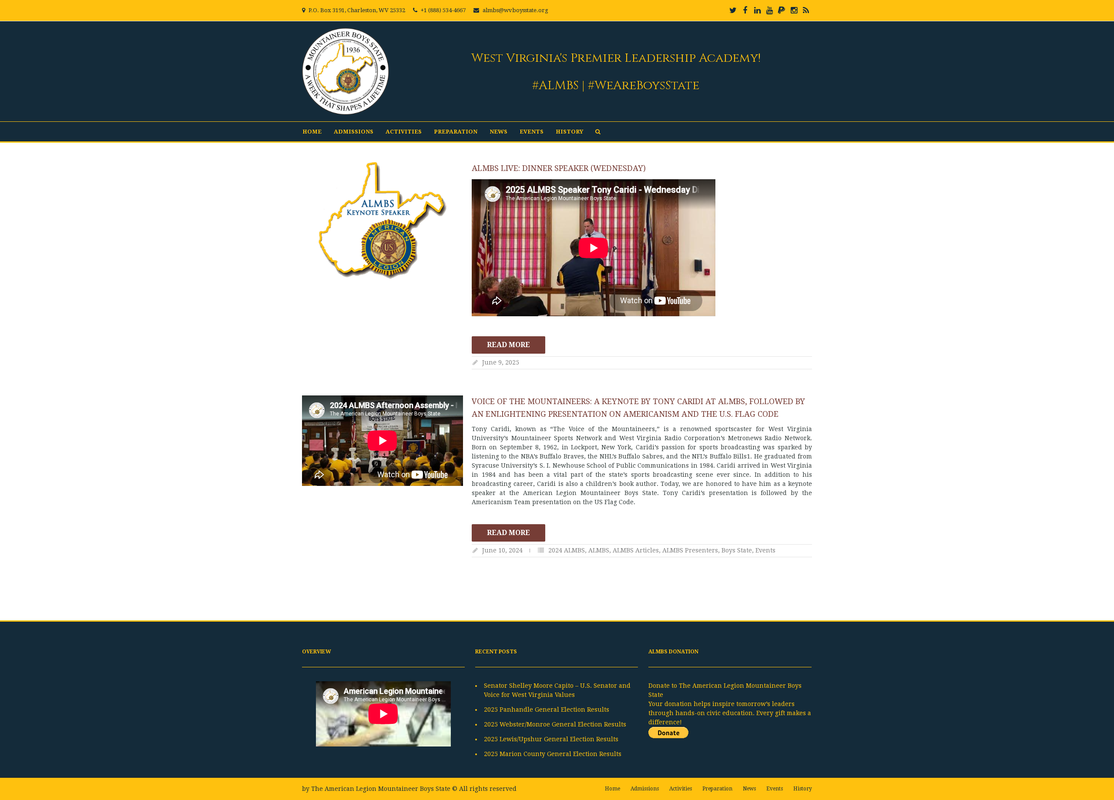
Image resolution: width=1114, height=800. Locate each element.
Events (532, 131)
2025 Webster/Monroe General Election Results (555, 724)
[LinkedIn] (757, 10)
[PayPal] (781, 10)
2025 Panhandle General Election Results (546, 709)
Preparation (455, 131)
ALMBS (598, 550)
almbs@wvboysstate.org (515, 10)
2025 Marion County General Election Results (552, 753)
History (569, 131)
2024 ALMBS (566, 550)
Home (312, 131)
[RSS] (806, 10)
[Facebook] (745, 10)
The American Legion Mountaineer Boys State (380, 788)
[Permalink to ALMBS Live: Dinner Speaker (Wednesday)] (382, 220)
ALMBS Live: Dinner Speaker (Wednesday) (559, 168)
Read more (508, 345)
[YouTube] (769, 10)
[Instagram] (794, 10)
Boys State (736, 550)
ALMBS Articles (636, 550)
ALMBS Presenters (690, 550)
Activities (404, 131)
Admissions (353, 131)
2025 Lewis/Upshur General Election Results (551, 739)
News (498, 131)
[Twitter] (733, 10)
